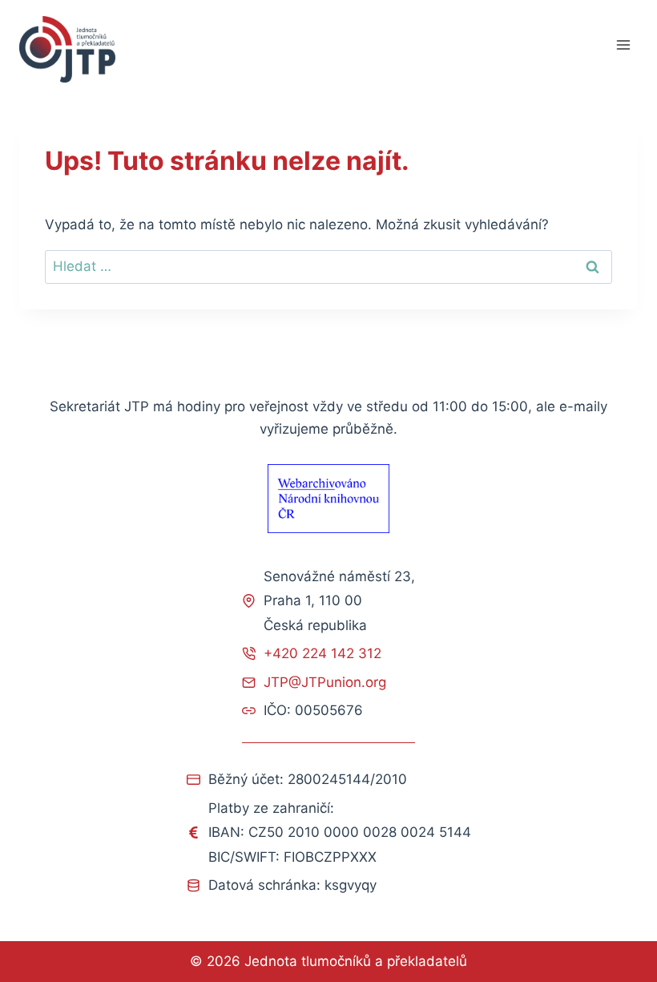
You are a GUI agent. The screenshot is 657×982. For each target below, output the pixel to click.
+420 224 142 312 (322, 653)
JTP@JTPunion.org (325, 682)
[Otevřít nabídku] (623, 45)
